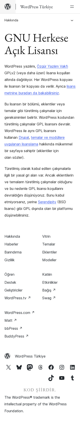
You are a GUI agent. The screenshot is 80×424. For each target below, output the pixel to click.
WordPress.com (19, 312)
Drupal (24, 137)
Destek (10, 282)
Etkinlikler (50, 282)
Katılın (47, 274)
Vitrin (46, 236)
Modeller (49, 260)
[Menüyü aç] (73, 6)
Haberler (11, 244)
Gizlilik (9, 260)
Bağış (49, 290)
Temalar (48, 244)
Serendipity (47, 202)
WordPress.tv (17, 298)
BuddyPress (16, 336)
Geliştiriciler (13, 290)
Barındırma (13, 252)
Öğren (9, 274)
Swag (49, 298)
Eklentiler (49, 252)
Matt (10, 320)
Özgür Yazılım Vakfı (52, 66)
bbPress (13, 328)
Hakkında (11, 20)
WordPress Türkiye (30, 356)
